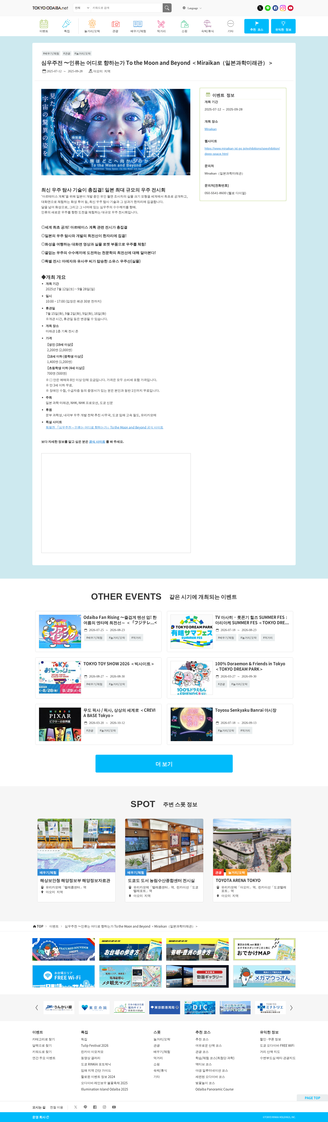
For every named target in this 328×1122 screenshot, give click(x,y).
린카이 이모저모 (92, 1051)
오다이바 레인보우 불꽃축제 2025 (104, 1082)
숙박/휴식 (207, 31)
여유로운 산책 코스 (208, 1045)
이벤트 (43, 31)
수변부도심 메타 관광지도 (278, 1058)
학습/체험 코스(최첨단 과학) (215, 1058)
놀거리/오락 (92, 31)
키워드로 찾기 (42, 1051)
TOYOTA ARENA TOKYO (238, 880)
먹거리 (161, 31)
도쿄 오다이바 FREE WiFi (277, 1045)
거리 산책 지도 (270, 1051)
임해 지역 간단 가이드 (96, 1070)
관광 (115, 31)
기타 (230, 31)
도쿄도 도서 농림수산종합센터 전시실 (161, 880)
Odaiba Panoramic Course (214, 1089)
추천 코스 (202, 1039)
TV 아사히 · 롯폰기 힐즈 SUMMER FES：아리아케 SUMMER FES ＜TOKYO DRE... (252, 620)
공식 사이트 (97, 441)
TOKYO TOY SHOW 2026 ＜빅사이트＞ (119, 664)
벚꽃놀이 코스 (205, 1082)
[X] (260, 8)
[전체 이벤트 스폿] (82, 7)
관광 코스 (202, 1051)
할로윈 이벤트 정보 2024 (98, 1076)
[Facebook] (275, 8)
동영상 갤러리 (90, 1058)
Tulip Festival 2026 (94, 1045)
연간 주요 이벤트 (44, 1058)
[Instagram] (283, 8)
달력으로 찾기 (42, 1045)
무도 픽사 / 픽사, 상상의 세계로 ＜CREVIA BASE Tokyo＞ (119, 712)
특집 (67, 31)
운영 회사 (39, 1117)
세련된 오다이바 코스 (210, 1076)
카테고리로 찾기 (43, 1039)
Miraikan (211, 129)
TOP (40, 926)
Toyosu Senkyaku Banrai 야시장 (245, 710)
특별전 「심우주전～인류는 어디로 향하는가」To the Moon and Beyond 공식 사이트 (104, 427)
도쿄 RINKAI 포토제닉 (96, 1064)
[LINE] (268, 8)
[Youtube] (290, 8)
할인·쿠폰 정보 (270, 1039)
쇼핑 (184, 31)
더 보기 (164, 764)
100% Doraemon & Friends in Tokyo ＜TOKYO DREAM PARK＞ (250, 666)
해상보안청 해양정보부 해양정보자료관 (75, 880)
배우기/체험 (138, 31)
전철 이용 (56, 1107)
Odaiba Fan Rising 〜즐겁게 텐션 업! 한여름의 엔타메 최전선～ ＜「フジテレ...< (120, 620)
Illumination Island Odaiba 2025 (104, 1089)
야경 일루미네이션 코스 (211, 1070)
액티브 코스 (203, 1064)
